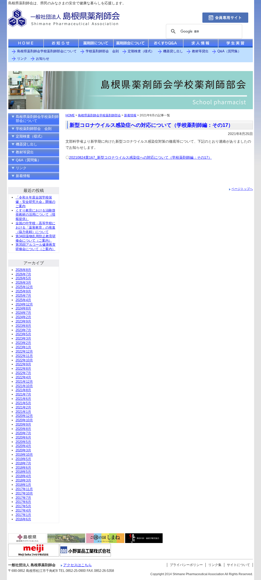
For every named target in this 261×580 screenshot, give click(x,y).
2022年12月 (24, 351)
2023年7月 (23, 330)
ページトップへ (242, 189)
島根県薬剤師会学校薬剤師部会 (99, 115)
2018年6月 (23, 468)
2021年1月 (23, 412)
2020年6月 (23, 437)
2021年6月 (23, 399)
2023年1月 (23, 347)
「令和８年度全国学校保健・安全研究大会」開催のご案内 (35, 201)
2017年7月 (23, 498)
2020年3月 (23, 450)
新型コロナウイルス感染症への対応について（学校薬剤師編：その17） (151, 125)
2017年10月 (24, 493)
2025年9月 (23, 291)
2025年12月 (24, 287)
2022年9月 (23, 364)
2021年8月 (23, 390)
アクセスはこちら (77, 565)
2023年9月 (23, 321)
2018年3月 (23, 480)
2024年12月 (24, 304)
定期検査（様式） (141, 51)
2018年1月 (23, 485)
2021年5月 (23, 403)
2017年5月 (23, 506)
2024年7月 (23, 313)
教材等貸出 (200, 51)
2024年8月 (23, 308)
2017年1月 (23, 515)
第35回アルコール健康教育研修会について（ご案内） (36, 247)
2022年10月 (24, 360)
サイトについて (238, 565)
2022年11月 (24, 356)
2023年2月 (23, 343)
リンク (22, 58)
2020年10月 (24, 420)
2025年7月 (23, 296)
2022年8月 (23, 369)
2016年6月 (23, 519)
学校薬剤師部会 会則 (102, 51)
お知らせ (42, 58)
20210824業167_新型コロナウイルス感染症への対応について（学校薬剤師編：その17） (140, 157)
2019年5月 (23, 459)
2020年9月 (23, 424)
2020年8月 (23, 429)
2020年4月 (23, 446)
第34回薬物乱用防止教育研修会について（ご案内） (36, 238)
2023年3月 (23, 338)
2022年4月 (23, 377)
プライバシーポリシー (186, 565)
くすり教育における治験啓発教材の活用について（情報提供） (35, 214)
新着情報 (130, 115)
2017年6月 (23, 502)
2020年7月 (23, 433)
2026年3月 (23, 283)
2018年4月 (23, 476)
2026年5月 (23, 278)
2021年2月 (23, 407)
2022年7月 (23, 373)
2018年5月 (23, 472)
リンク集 (214, 565)
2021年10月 (24, 386)
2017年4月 (23, 510)
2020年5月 (23, 442)
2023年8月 (23, 326)
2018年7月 (23, 463)
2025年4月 (23, 300)
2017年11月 (24, 489)
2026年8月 (23, 270)
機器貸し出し (173, 51)
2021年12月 (24, 382)
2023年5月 (23, 334)
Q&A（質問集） (229, 51)
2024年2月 (23, 317)
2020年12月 (24, 416)
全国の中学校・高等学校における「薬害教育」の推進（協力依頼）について (35, 227)
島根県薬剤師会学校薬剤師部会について (47, 51)
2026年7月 (23, 274)
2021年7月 (23, 394)
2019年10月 (24, 454)
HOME (70, 115)
